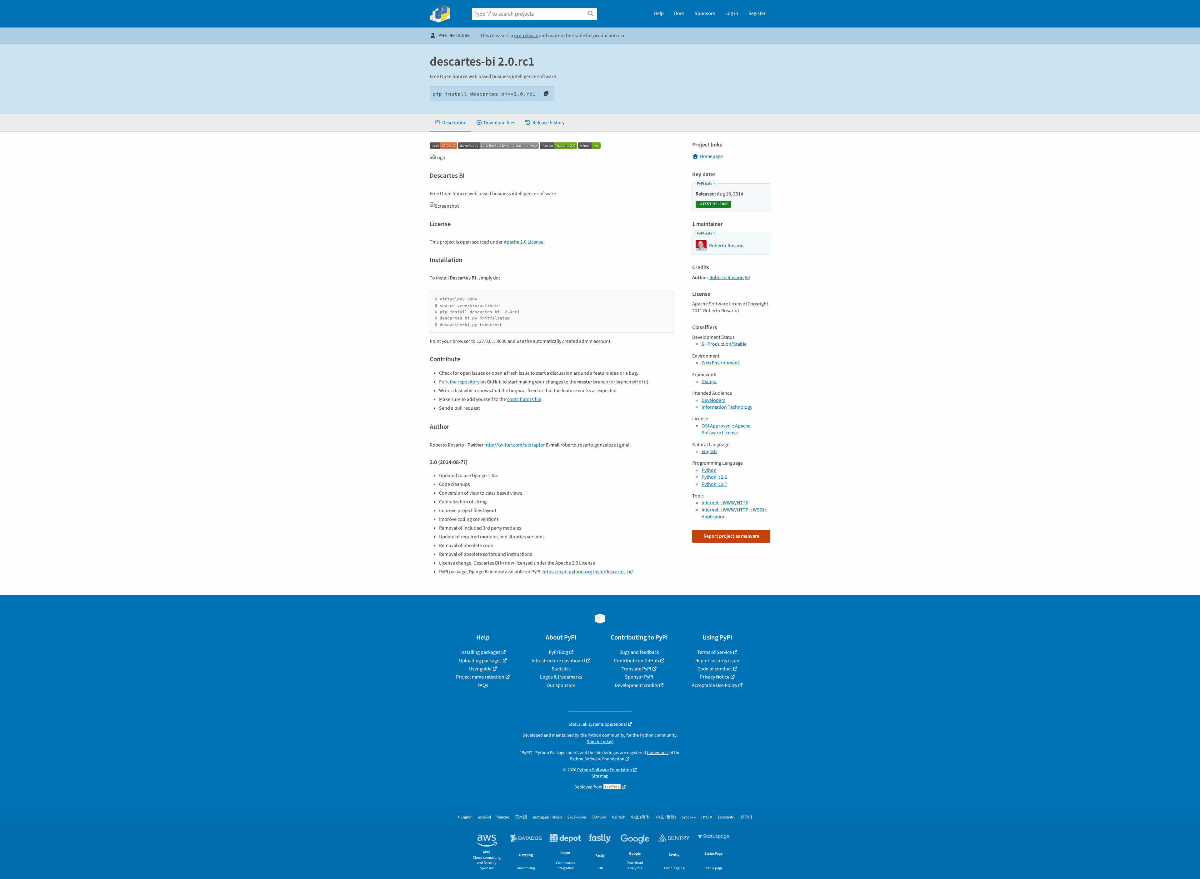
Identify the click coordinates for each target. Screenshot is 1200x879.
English (709, 451)
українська (577, 817)
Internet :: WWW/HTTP (725, 502)
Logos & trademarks (561, 677)
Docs (679, 13)
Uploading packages (480, 660)
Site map (600, 776)
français (503, 817)
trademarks (657, 752)
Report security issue (717, 660)
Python (709, 470)
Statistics (561, 668)
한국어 (746, 817)
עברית (706, 817)
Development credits (636, 685)
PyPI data (704, 183)
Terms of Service (714, 652)
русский (689, 817)
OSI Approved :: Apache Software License (726, 429)
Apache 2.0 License (523, 242)
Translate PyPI (636, 668)
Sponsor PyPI (639, 677)
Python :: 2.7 (714, 484)
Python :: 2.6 (714, 477)
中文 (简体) (641, 817)
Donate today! (600, 741)
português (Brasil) (547, 817)
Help (659, 13)
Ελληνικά (599, 817)
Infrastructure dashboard (558, 660)
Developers (713, 400)
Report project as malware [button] (731, 536)
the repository (464, 381)
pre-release (526, 35)
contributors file (524, 399)
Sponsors (705, 13)
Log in (731, 13)
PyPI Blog (558, 652)
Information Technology (727, 407)
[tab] (450, 122)
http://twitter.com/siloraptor (514, 445)
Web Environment (720, 362)
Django (709, 381)
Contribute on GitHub (636, 660)
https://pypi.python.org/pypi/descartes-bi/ (587, 571)
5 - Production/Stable (724, 344)
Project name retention (480, 677)
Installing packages (480, 652)
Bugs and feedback (639, 652)
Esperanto (726, 817)
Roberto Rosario (726, 277)
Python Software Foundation (597, 759)
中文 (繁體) (666, 817)
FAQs (483, 685)
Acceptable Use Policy (714, 685)
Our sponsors (561, 685)
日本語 (521, 817)
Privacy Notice (714, 677)
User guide (480, 668)
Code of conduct (715, 668)
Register (757, 13)
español (484, 817)
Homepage (711, 156)
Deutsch (618, 817)
